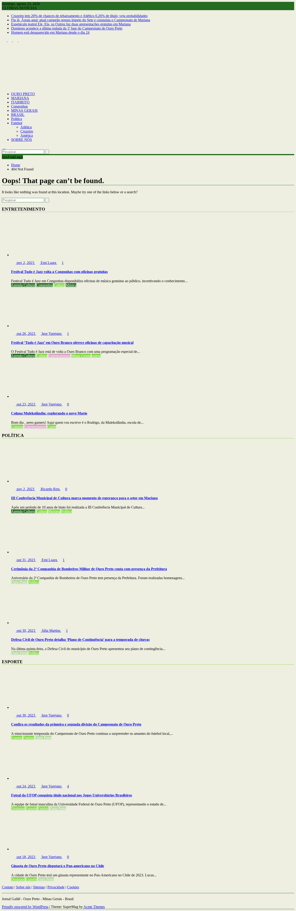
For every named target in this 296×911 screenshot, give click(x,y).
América (26, 135)
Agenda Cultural (23, 285)
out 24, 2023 (26, 786)
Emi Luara (48, 263)
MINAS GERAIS (24, 110)
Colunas (17, 427)
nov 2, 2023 (25, 263)
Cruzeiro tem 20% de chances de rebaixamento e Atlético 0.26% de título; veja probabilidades (79, 16)
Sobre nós (23, 887)
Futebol (16, 123)
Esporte (16, 738)
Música (71, 285)
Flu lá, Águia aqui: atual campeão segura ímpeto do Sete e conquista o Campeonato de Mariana (80, 20)
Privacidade (56, 887)
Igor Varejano (51, 334)
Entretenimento (59, 356)
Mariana (54, 511)
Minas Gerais (81, 356)
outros (96, 356)
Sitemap (39, 887)
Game (51, 427)
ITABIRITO (20, 102)
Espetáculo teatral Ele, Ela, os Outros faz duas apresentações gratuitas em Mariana (71, 24)
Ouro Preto (19, 582)
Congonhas (19, 106)
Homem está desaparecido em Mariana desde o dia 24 (50, 32)
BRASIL (18, 115)
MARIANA (20, 98)
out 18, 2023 (26, 857)
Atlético (26, 127)
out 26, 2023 (26, 334)
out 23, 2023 (26, 404)
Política (16, 119)
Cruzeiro (26, 131)
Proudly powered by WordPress (25, 907)
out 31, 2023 (26, 560)
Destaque (18, 808)
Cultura (59, 285)
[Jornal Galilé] (4, 86)
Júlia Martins (51, 631)
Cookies (73, 887)
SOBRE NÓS (21, 140)
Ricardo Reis (50, 489)
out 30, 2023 (26, 631)
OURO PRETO (23, 94)
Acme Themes (94, 907)
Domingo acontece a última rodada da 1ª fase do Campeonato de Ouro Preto (66, 28)
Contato (7, 887)
